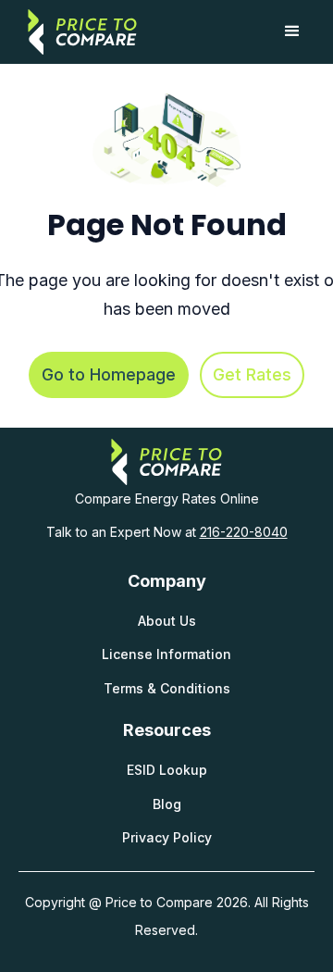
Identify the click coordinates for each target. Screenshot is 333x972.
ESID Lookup (167, 770)
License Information (166, 654)
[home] (77, 32)
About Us (167, 621)
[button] (292, 31)
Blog (167, 804)
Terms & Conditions (167, 688)
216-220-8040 (244, 532)
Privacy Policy (167, 837)
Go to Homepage (109, 374)
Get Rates (252, 374)
